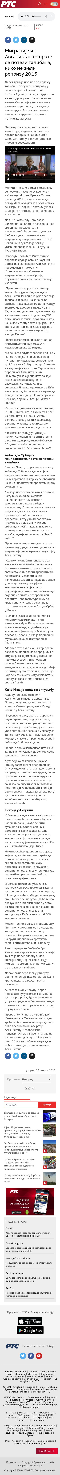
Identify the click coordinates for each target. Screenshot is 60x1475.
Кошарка (30, 1386)
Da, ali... (9, 1228)
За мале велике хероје (44, 1404)
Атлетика (37, 1389)
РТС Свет (43, 1412)
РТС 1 (13, 1412)
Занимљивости (36, 1397)
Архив (30, 1435)
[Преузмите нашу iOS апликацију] (30, 1321)
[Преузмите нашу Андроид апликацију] (30, 1330)
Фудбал (17, 1386)
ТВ (6, 1412)
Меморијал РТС (41, 1391)
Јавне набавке (46, 1440)
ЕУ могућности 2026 (39, 1380)
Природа (48, 1402)
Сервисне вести (12, 1378)
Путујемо (28, 1399)
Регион (33, 1371)
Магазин (9, 1397)
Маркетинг (29, 1440)
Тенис (41, 1386)
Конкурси (19, 1443)
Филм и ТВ (24, 1402)
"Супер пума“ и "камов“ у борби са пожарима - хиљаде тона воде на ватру (22, 1178)
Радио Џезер (45, 1432)
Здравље (10, 1402)
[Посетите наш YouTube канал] (39, 1356)
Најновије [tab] (10, 1097)
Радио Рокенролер (32, 1430)
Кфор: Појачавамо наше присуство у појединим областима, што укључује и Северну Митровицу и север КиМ (22, 1132)
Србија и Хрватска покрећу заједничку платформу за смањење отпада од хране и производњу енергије (19, 1164)
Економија (47, 1374)
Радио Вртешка (26, 1432)
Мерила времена (15, 1376)
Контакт (16, 1440)
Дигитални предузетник (16, 1404)
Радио (8, 1425)
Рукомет (9, 1389)
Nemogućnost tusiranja (18, 1258)
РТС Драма (23, 1415)
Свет (42, 1371)
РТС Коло (24, 1417)
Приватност (13, 1462)
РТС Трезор (39, 1417)
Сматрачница (31, 1378)
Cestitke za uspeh (15, 1273)
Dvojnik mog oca (14, 1243)
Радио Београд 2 (45, 1425)
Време (49, 1376)
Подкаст (46, 1378)
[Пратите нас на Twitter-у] (23, 1356)
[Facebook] (8, 40)
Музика (51, 1397)
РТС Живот (39, 1415)
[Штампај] (32, 40)
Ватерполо (23, 1389)
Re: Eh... (10, 1288)
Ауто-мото (51, 1389)
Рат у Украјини (35, 1376)
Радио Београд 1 (23, 1425)
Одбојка (52, 1386)
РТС (7, 1440)
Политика (20, 1371)
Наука (36, 1402)
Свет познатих (44, 1399)
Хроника (20, 1374)
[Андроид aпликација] (30, 1201)
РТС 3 (32, 1412)
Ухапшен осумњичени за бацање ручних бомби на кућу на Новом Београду (21, 1116)
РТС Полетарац (35, 1419)
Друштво (33, 1374)
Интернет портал (36, 1443)
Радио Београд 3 (16, 1428)
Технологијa (13, 1399)
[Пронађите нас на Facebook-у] (31, 1356)
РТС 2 (22, 1412)
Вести (9, 1371)
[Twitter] (16, 40)
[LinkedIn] (24, 40)
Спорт (7, 1386)
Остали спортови (20, 1391)
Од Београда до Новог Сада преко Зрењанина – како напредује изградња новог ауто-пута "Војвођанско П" (21, 1148)
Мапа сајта (46, 1451)
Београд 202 (36, 1428)
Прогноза (13, 1079)
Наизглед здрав (30, 1407)
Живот (20, 1397)
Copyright (26, 1462)
